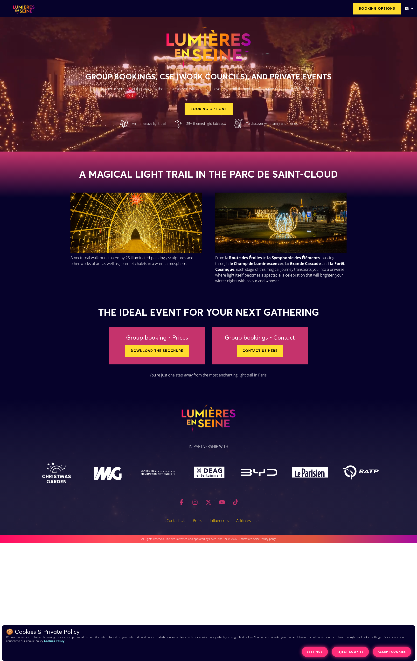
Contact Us (176, 520)
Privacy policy (268, 539)
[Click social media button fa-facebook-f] (181, 503)
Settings (315, 652)
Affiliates (243, 520)
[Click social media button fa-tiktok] (235, 503)
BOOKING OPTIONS (377, 8)
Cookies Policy (54, 641)
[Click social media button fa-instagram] (195, 503)
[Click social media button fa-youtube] (222, 503)
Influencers (219, 520)
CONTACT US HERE (260, 351)
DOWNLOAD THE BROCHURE (157, 351)
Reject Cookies (350, 652)
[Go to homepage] (24, 8)
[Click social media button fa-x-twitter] (208, 503)
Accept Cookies (392, 652)
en (407, 8)
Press (197, 520)
